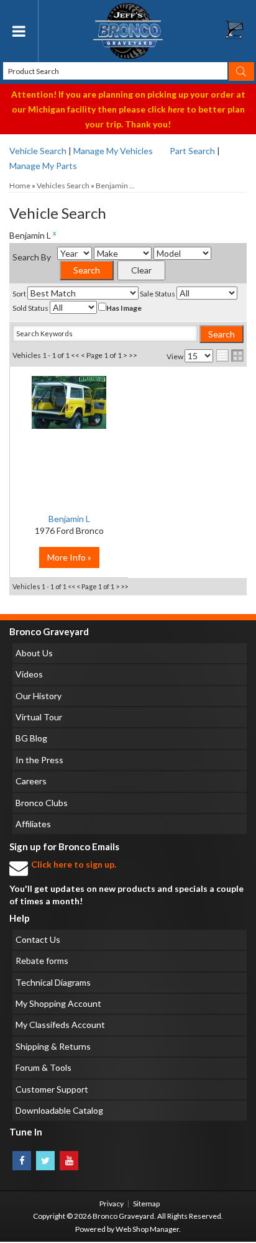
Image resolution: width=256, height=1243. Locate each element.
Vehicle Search (37, 150)
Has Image (124, 308)
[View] (69, 408)
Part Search (192, 150)
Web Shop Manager (147, 1229)
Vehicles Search (63, 185)
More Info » (69, 557)
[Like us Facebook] (21, 1160)
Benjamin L (69, 518)
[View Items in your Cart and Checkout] (240, 33)
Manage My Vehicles (113, 150)
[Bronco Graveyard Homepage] (128, 31)
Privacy (111, 1203)
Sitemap (146, 1203)
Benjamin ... (115, 185)
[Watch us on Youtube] (69, 1160)
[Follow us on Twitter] (45, 1160)
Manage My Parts (43, 165)
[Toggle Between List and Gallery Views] (230, 355)
